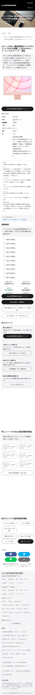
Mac (17, 579)
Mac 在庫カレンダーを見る (17, 353)
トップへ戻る (9, 541)
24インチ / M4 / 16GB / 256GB (26, 446)
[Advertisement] (17, 409)
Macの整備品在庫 (7, 674)
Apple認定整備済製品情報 (12, 573)
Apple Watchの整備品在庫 (23, 671)
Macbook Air (26, 612)
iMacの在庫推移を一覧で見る (17, 473)
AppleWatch (11, 579)
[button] (11, 554)
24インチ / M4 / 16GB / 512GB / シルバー (26, 456)
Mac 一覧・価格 (26, 536)
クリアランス (20, 583)
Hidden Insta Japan (7, 657)
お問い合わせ (14, 688)
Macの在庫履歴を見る (17, 384)
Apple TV (17, 605)
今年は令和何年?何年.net (9, 635)
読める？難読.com (22, 635)
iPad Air (13, 608)
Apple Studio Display (8, 605)
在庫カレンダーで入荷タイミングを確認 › (15, 219)
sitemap (30, 693)
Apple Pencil (17, 601)
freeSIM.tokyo (19, 642)
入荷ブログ (30, 7)
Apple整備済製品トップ (8, 662)
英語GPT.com (6, 639)
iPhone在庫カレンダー (8, 671)
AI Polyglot (5, 653)
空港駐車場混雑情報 (7, 631)
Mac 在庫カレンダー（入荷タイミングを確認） (17, 309)
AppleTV (4, 583)
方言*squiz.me (22, 639)
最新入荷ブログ (9, 536)
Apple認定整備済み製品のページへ (17, 109)
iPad (21, 579)
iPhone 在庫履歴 (9, 523)
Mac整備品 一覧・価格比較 (17, 369)
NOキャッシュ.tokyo (20, 631)
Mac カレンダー (26, 541)
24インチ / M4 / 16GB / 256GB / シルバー (9, 447)
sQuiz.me (14, 639)
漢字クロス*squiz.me (8, 642)
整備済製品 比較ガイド (21, 666)
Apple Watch (25, 605)
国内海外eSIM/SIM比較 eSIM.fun (11, 646)
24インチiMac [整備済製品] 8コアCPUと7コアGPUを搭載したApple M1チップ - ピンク (17, 18)
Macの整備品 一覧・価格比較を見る (17, 316)
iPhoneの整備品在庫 (7, 666)
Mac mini (4, 612)
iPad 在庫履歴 (25, 523)
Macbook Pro (6, 616)
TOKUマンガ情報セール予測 (17, 653)
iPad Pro (25, 608)
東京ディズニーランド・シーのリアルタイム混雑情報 (16, 650)
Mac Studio (18, 612)
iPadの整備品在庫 (21, 662)
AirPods (10, 601)
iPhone (4, 579)
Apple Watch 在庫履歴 (9, 529)
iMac (3, 608)
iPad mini (19, 608)
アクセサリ (12, 583)
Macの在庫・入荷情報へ (17, 302)
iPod (26, 579)
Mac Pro (11, 612)
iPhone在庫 (30, 3)
